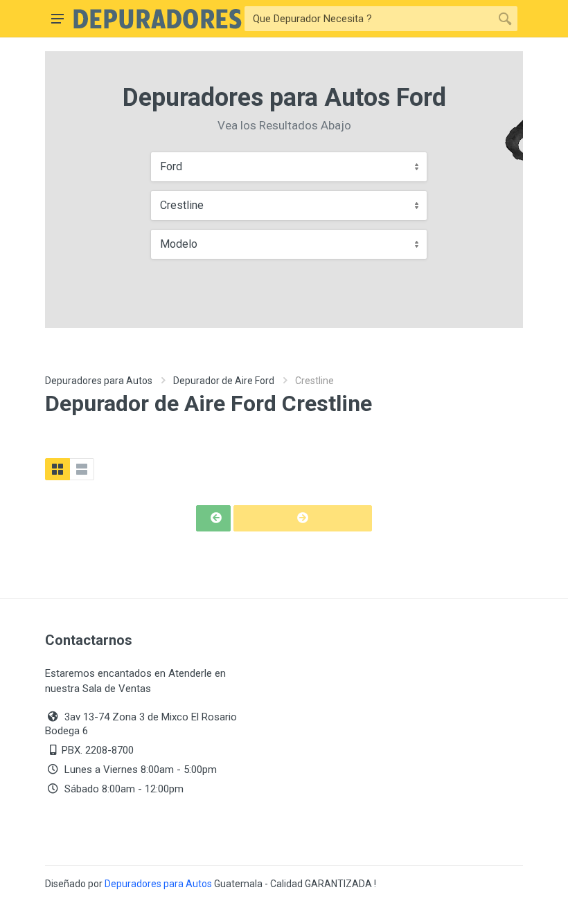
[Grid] (57, 469)
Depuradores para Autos (98, 380)
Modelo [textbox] (178, 244)
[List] (81, 469)
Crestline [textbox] (182, 205)
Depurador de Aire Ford (223, 380)
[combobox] (289, 166)
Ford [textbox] (171, 166)
